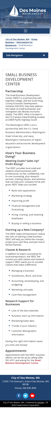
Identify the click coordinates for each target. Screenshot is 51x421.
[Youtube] (32, 395)
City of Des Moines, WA (17, 39)
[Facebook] (18, 395)
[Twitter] (25, 395)
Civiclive (40, 402)
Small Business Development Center (23, 362)
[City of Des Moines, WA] (25, 11)
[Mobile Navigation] (25, 31)
